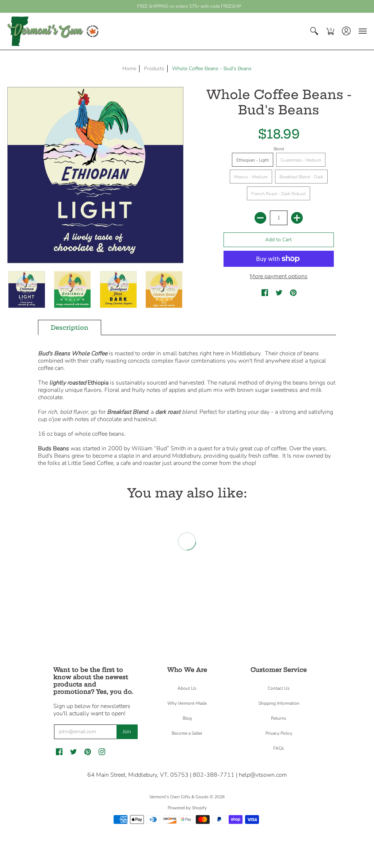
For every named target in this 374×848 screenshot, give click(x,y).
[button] (314, 31)
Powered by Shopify (187, 808)
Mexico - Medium (251, 177)
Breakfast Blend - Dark (301, 177)
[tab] (69, 327)
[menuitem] (314, 31)
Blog (187, 718)
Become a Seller (187, 733)
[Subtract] (260, 218)
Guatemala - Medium (300, 160)
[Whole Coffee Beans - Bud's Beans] (26, 289)
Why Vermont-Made (187, 703)
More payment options (279, 276)
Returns (278, 718)
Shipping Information (278, 703)
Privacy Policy (279, 733)
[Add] (297, 218)
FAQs (278, 748)
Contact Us (279, 688)
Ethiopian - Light (252, 160)
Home (129, 68)
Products (154, 68)
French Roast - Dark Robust (278, 194)
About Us (187, 688)
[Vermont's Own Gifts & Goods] (53, 31)
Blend (279, 149)
